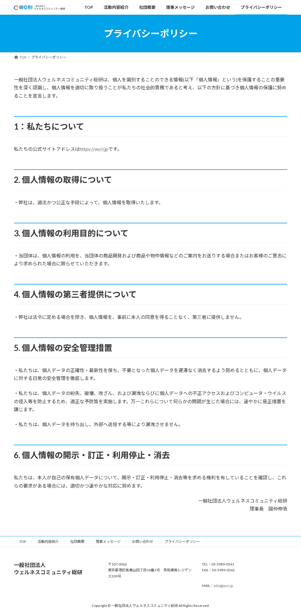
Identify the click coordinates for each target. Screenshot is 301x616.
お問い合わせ (142, 541)
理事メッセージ (108, 541)
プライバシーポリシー (182, 541)
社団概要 (77, 541)
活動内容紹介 (48, 541)
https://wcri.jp (94, 149)
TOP (22, 541)
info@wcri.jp (223, 585)
